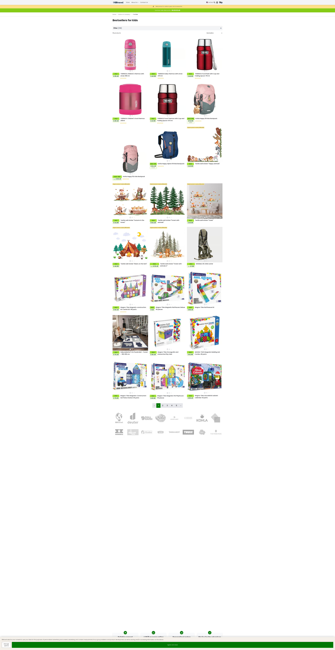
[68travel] (119, 418)
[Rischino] (146, 432)
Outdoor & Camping (124, 14)
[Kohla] (202, 418)
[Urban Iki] (202, 432)
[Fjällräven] (146, 418)
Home (114, 14)
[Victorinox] (215, 432)
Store (128, 2)
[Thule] (188, 432)
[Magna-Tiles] (215, 418)
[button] (130, 71)
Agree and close (172, 645)
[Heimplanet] (174, 418)
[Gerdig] (160, 418)
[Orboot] (132, 432)
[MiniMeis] (119, 432)
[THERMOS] (160, 432)
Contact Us (144, 2)
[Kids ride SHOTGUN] (188, 418)
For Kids (135, 14)
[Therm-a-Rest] (174, 432)
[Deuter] (132, 418)
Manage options (6, 645)
